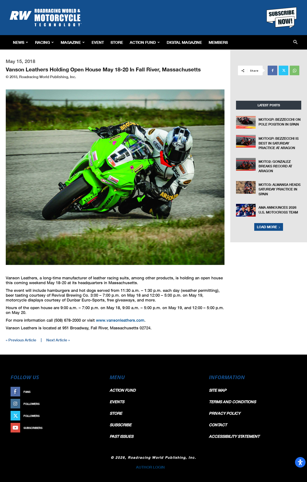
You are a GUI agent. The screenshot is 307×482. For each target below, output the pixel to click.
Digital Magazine (184, 42)
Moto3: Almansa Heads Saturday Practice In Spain (280, 189)
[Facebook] (272, 70)
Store (117, 42)
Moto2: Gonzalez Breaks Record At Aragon (275, 166)
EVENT (98, 42)
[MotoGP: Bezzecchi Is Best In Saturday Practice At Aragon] (246, 141)
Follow (92, 403)
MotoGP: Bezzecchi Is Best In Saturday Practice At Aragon (279, 143)
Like (95, 391)
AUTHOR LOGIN (150, 467)
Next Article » (58, 340)
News (18, 42)
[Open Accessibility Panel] (300, 462)
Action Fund (143, 42)
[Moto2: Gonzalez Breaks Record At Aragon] (246, 164)
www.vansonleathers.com (120, 320)
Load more (267, 227)
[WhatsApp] (294, 70)
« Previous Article (21, 340)
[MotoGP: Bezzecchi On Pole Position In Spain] (246, 122)
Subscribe (90, 427)
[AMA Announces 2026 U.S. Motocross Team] (246, 210)
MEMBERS (218, 42)
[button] (295, 42)
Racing (42, 42)
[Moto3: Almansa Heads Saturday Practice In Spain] (246, 187)
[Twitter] (283, 70)
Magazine (71, 42)
